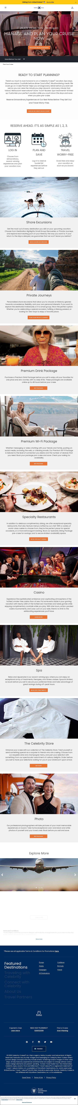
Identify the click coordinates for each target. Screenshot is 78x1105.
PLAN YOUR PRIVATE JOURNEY (38, 317)
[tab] (39, 59)
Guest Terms (26, 1077)
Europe (41, 962)
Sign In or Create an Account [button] (39, 111)
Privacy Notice (4, 1099)
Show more (39, 939)
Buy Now (38, 766)
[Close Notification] (76, 2)
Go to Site (50, 2)
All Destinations (44, 973)
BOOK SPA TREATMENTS (38, 690)
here (57, 951)
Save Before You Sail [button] (12, 59)
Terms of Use (38, 1077)
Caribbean (60, 962)
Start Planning (62, 1031)
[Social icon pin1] (27, 1042)
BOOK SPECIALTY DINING (38, 539)
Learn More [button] (39, 917)
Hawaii (59, 970)
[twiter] (45, 1042)
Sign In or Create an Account (39, 47)
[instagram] (39, 1042)
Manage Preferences (27, 1102)
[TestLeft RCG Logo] (39, 1090)
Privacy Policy (51, 1077)
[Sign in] (72, 8)
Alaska (41, 966)
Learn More (39, 617)
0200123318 (38, 1031)
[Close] (75, 1099)
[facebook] (33, 1042)
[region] (39, 1100)
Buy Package (38, 388)
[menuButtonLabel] (5, 7)
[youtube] (51, 1042)
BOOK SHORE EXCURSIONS (38, 242)
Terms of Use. (19, 1099)
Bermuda (60, 966)
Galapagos (42, 970)
